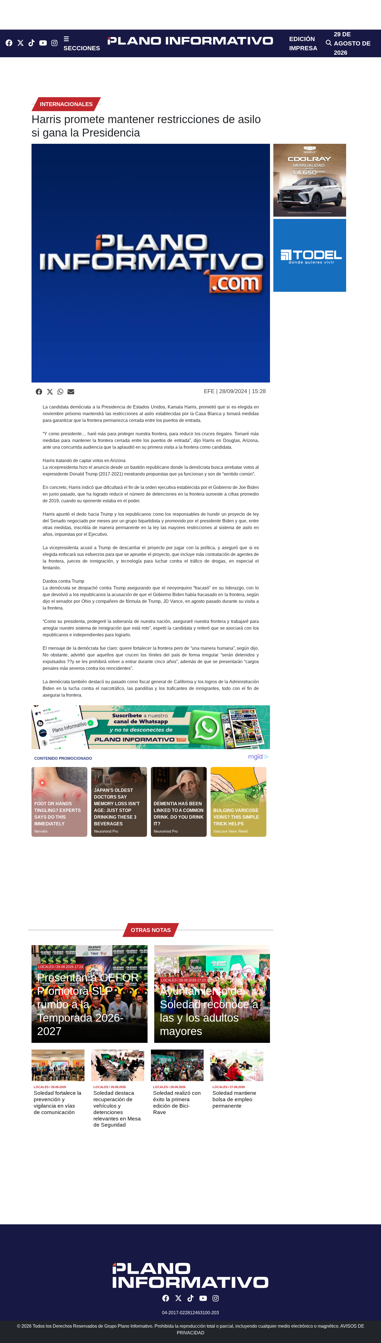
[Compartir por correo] (70, 392)
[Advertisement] (151, 876)
